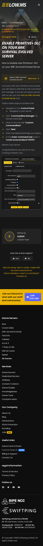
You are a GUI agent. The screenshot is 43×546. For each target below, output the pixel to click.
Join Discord (34, 297)
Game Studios (8, 387)
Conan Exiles (8, 327)
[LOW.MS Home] (14, 5)
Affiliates (6, 380)
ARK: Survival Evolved (10, 26)
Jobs (4, 432)
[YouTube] (19, 487)
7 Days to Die (8, 347)
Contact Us (7, 457)
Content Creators (10, 384)
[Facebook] (3, 487)
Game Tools (7, 395)
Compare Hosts (9, 399)
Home (4, 22)
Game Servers (8, 372)
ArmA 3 (5, 343)
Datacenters (8, 420)
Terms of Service (10, 471)
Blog (4, 417)
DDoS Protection (10, 424)
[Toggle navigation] (39, 5)
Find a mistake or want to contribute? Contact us (21, 275)
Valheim (6, 339)
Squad (5, 354)
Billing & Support (9, 453)
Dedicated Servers (10, 376)
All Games (7, 358)
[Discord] (13, 487)
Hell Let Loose (8, 350)
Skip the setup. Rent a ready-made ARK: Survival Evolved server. (21, 269)
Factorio (6, 335)
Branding (6, 428)
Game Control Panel (11, 446)
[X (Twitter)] (8, 487)
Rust (4, 324)
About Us (6, 413)
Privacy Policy (8, 475)
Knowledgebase (16, 22)
